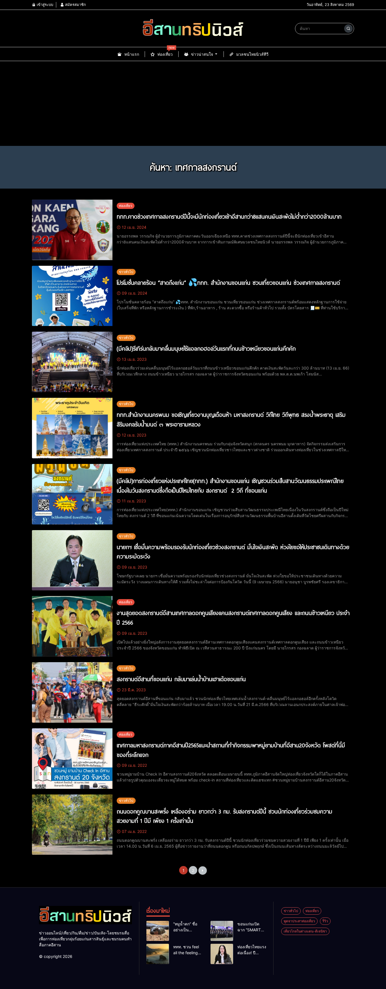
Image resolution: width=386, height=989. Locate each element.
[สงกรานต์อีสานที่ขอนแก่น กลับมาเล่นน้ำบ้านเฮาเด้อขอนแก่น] (72, 692)
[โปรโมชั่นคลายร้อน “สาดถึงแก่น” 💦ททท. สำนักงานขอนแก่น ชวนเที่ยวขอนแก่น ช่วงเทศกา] (72, 296)
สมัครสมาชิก (75, 4)
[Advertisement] (193, 103)
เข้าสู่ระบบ (44, 4)
